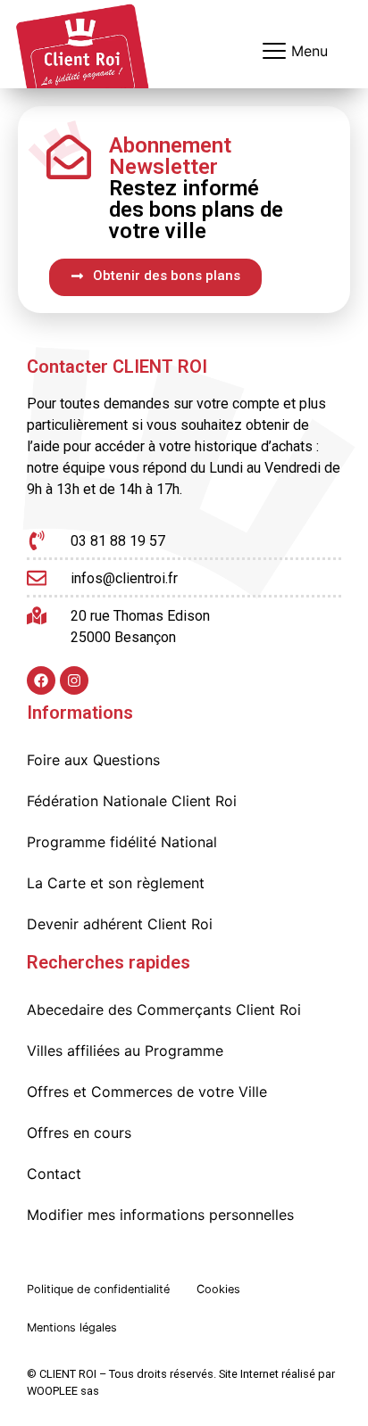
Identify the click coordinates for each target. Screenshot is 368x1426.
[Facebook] (41, 680)
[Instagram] (74, 680)
